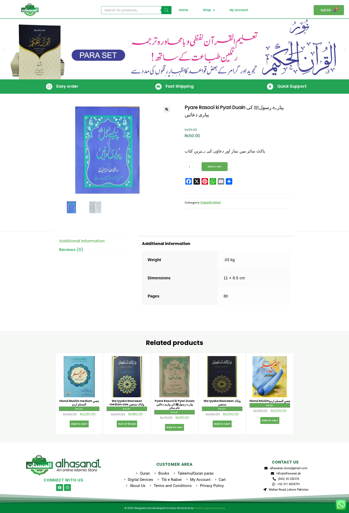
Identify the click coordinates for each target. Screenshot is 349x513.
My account (239, 10)
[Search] (166, 10)
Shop (207, 10)
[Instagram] (67, 487)
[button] (4, 49)
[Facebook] (59, 487)
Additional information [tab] (82, 241)
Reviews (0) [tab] (71, 249)
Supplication (210, 202)
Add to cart (215, 166)
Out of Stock (127, 424)
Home (183, 10)
